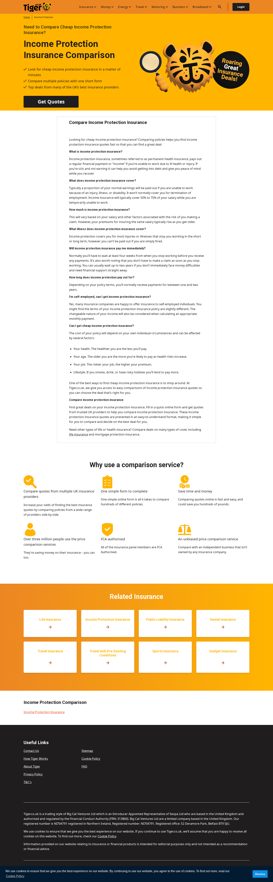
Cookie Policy (91, 759)
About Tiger (32, 766)
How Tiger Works (36, 759)
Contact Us (31, 751)
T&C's (28, 782)
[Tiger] (41, 7)
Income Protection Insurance (44, 712)
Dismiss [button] (260, 874)
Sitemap (87, 751)
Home (27, 17)
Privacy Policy (33, 774)
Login (241, 7)
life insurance (78, 434)
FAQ (84, 766)
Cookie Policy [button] (15, 876)
